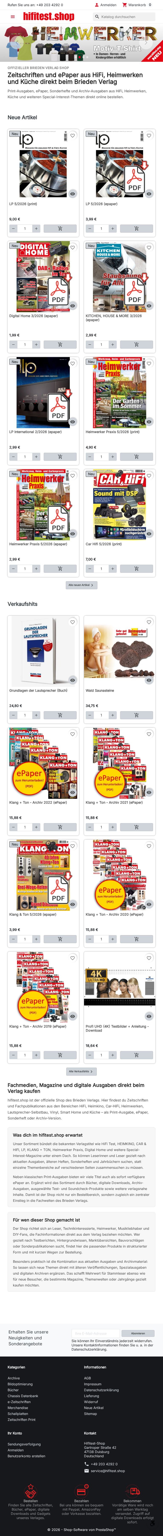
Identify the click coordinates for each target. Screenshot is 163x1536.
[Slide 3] (83, 57)
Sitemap (90, 1414)
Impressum (92, 1384)
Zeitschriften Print (21, 1419)
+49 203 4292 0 (104, 1464)
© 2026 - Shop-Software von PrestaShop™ (81, 1530)
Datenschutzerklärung (101, 1390)
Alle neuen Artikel (82, 585)
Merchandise (18, 1408)
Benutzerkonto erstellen (26, 1456)
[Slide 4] (87, 57)
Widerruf (91, 1402)
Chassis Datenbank (23, 1396)
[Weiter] (146, 42)
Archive (14, 1378)
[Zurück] (17, 42)
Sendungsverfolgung (24, 1444)
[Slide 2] (80, 57)
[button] (105, 5)
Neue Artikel (94, 1408)
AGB (87, 1378)
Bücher (13, 1390)
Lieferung (91, 1396)
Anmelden (16, 1450)
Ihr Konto (15, 1433)
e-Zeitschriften (19, 1402)
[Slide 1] (76, 57)
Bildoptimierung (20, 1384)
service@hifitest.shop (108, 1471)
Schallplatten (18, 1414)
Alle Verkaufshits (81, 1071)
